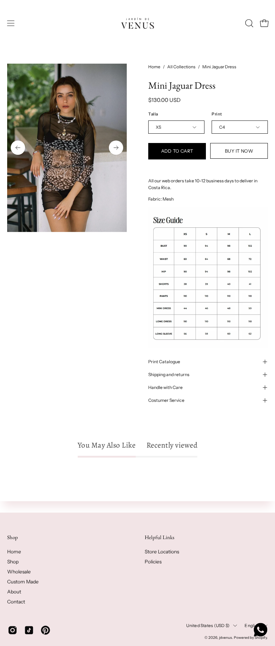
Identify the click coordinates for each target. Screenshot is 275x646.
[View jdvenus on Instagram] (12, 630)
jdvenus (225, 637)
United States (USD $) (208, 625)
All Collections (181, 66)
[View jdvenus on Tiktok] (29, 630)
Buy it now (239, 151)
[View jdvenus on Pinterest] (45, 630)
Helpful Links (159, 537)
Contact (16, 602)
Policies (153, 561)
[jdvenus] (137, 23)
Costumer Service (166, 400)
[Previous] (18, 147)
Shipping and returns (168, 374)
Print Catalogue (164, 361)
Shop (12, 537)
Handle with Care (165, 387)
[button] (248, 23)
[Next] (116, 147)
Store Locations (162, 551)
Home (154, 66)
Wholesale (19, 572)
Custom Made (23, 582)
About (14, 592)
